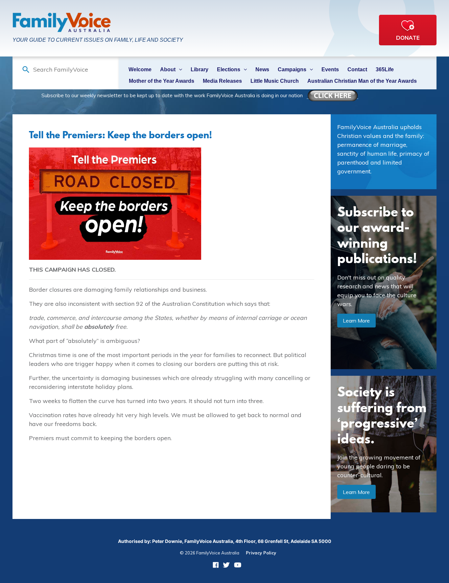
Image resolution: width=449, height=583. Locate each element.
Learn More (356, 320)
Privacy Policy (261, 552)
